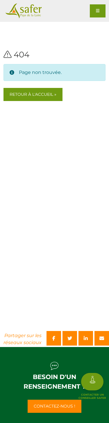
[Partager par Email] (101, 338)
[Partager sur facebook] (54, 338)
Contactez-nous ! (54, 406)
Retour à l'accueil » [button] (33, 94)
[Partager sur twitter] (69, 338)
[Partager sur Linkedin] (85, 338)
